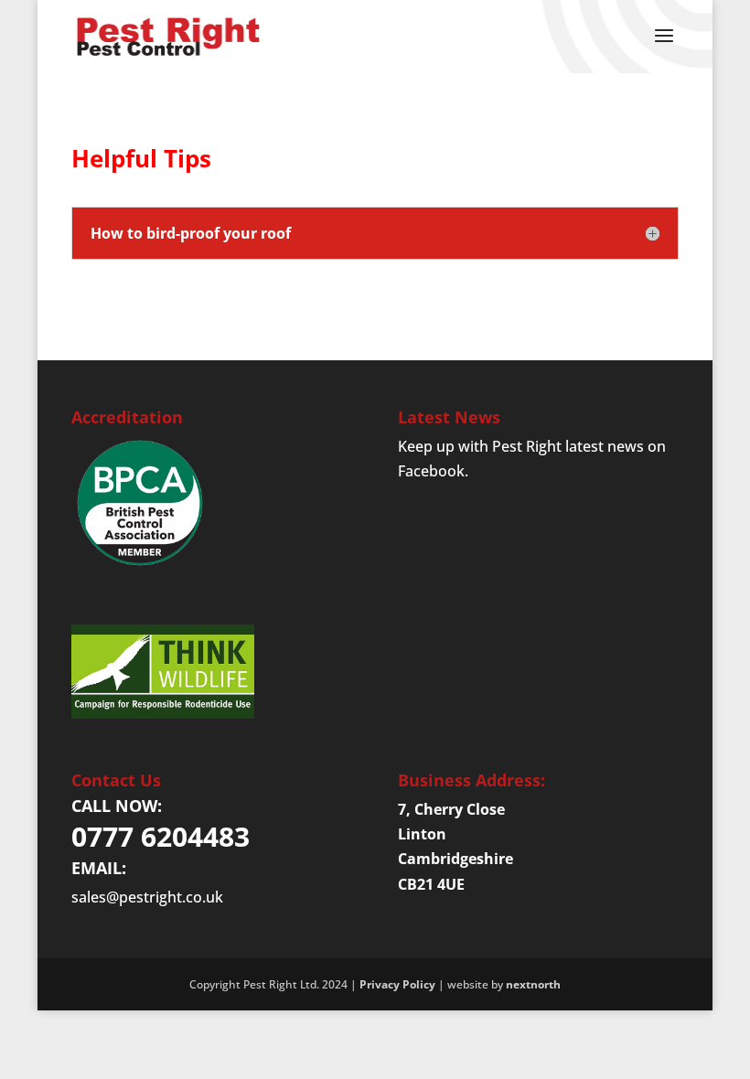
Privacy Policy (397, 984)
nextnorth (533, 984)
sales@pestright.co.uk (147, 897)
